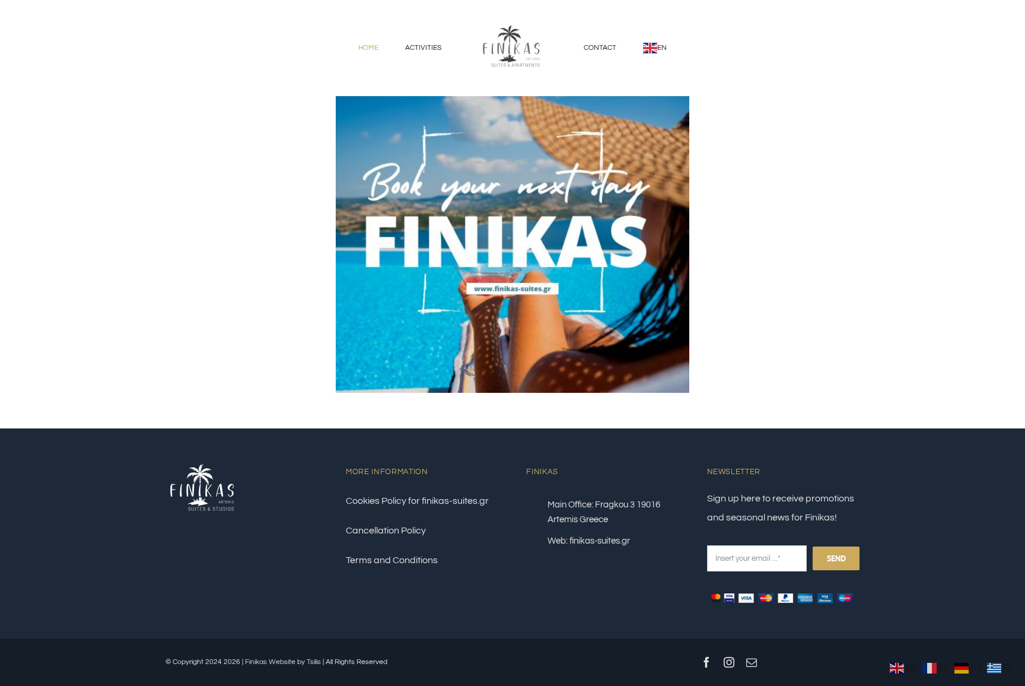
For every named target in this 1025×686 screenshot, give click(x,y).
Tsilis (314, 662)
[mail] (751, 662)
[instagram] (729, 662)
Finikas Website (271, 662)
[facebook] (706, 662)
